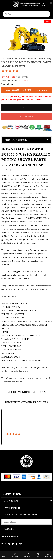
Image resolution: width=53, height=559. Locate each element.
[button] (49, 4)
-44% (47, 22)
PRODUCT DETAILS (16, 140)
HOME (4, 556)
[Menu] (2, 4)
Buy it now (26, 117)
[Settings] (43, 4)
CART (38, 556)
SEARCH (48, 556)
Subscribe (9, 529)
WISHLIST (27, 556)
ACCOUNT (15, 556)
